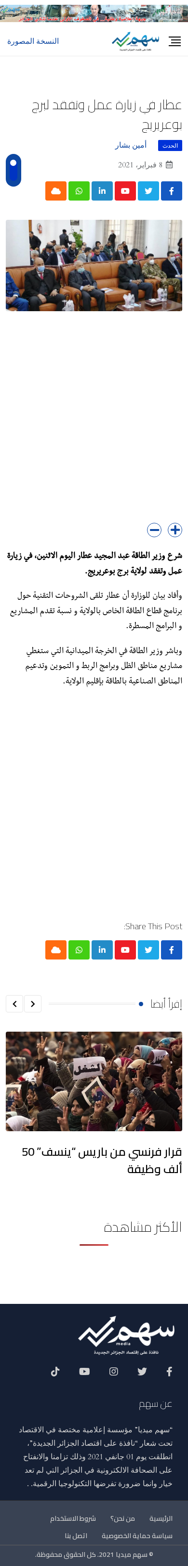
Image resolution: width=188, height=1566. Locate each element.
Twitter (142, 1375)
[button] (32, 1003)
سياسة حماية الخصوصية (137, 1535)
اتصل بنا (76, 1535)
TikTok (55, 1375)
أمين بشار (131, 145)
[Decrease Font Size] (154, 530)
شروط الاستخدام (73, 1518)
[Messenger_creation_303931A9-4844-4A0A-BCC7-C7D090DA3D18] (94, 13)
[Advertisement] (94, 424)
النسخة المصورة (33, 41)
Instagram (114, 1375)
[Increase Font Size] (175, 530)
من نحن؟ (122, 1518)
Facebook (169, 1375)
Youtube (84, 1375)
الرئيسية (161, 1518)
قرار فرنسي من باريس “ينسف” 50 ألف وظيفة (102, 1160)
